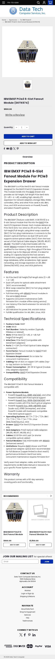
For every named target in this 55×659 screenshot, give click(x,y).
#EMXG (13, 246)
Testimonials (28, 621)
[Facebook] (4, 148)
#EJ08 (7, 244)
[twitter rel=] (21, 634)
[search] (38, 3)
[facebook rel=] (24, 634)
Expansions (13, 20)
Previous (47, 496)
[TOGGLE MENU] (3, 3)
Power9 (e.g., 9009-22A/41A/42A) (30, 400)
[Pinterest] (17, 148)
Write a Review (15, 115)
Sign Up (31, 593)
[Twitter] (14, 148)
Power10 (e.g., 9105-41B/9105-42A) (31, 405)
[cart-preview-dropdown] (50, 2)
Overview (28, 156)
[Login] (44, 3)
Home (4, 20)
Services (27, 615)
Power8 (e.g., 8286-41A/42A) (28, 395)
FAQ (27, 618)
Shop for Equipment (27, 612)
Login (23, 593)
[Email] (7, 148)
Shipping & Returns (27, 596)
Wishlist (28, 590)
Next (51, 496)
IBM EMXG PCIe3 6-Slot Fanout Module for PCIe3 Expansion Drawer (13, 533)
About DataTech (27, 609)
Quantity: (8, 127)
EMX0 (32, 192)
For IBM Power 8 (25, 20)
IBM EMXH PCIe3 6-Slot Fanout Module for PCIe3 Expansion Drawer (40, 533)
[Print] (11, 148)
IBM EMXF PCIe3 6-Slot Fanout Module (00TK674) (22, 22)
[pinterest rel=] (29, 634)
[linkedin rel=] (34, 634)
